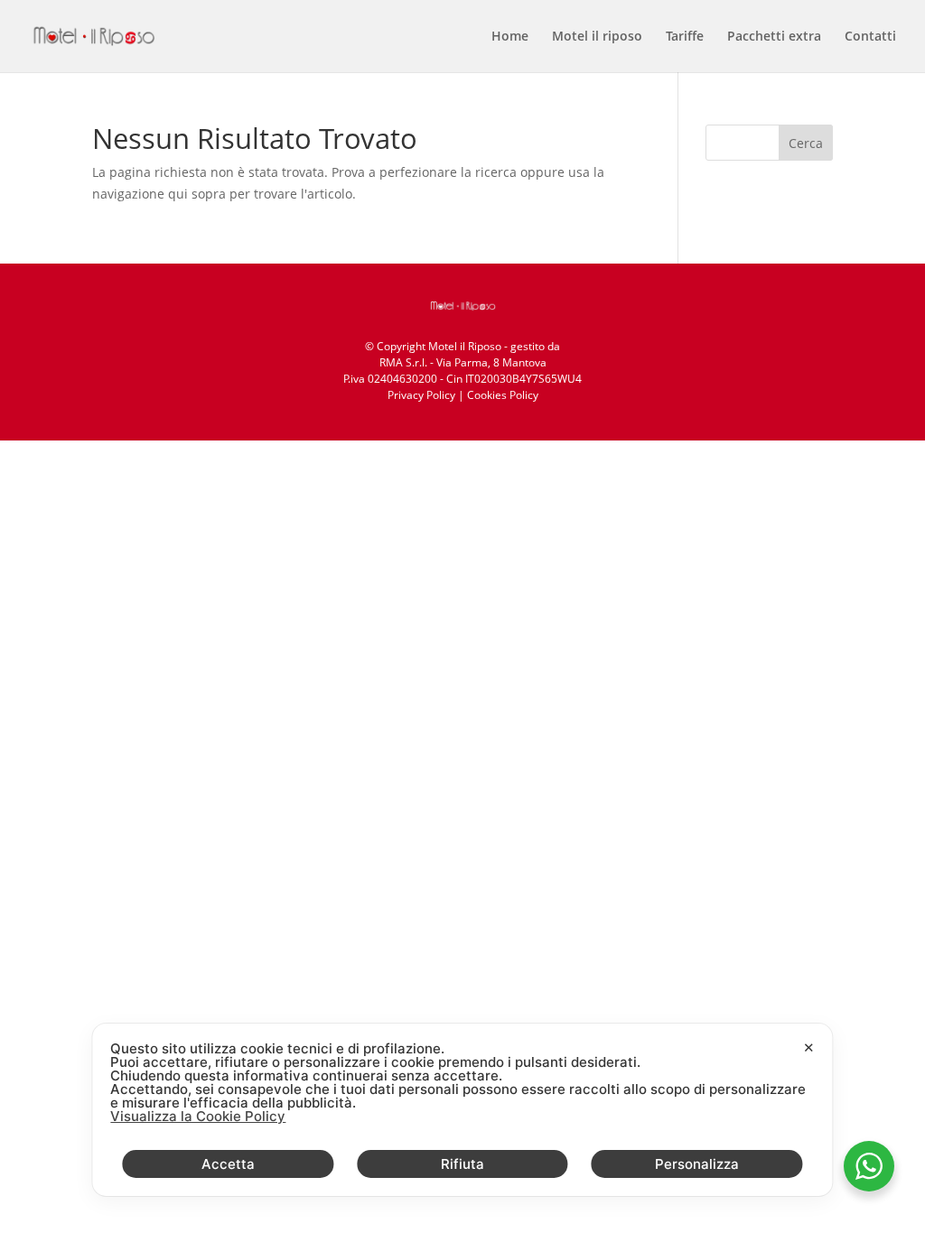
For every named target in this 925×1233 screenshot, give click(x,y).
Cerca (806, 143)
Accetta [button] (228, 1164)
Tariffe (685, 37)
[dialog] (462, 1110)
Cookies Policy (502, 395)
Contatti (870, 37)
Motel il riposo (597, 37)
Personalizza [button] (697, 1164)
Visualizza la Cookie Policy (197, 1116)
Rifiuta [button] (462, 1164)
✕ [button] (809, 1047)
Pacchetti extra (774, 37)
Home (509, 37)
